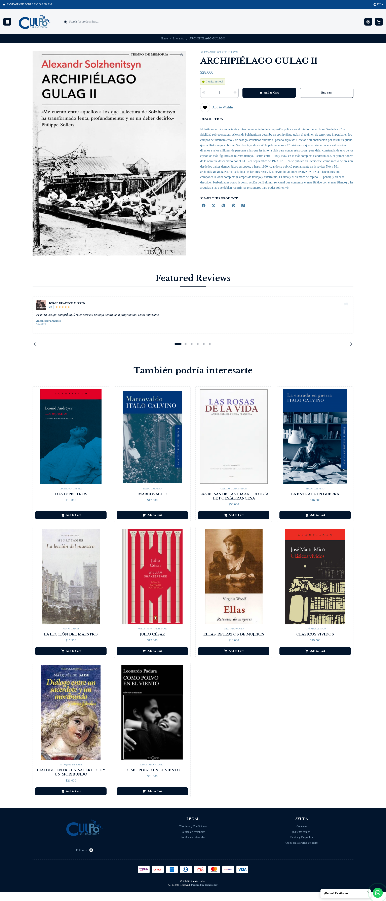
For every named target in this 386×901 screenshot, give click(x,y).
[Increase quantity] (235, 93)
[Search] (65, 22)
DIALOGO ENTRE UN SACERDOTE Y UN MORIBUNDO (71, 772)
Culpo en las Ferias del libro (301, 842)
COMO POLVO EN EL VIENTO (152, 770)
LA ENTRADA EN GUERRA (315, 494)
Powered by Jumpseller (204, 884)
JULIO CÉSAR (152, 634)
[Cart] (379, 22)
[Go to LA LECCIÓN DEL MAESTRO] (71, 576)
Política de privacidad (193, 837)
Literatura (178, 38)
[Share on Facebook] (203, 206)
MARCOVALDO (152, 494)
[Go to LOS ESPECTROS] (71, 436)
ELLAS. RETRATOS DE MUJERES (233, 634)
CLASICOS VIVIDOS (315, 634)
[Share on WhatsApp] (223, 206)
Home (164, 38)
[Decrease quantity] (203, 93)
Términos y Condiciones (193, 826)
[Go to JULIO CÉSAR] (152, 576)
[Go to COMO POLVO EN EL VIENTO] (152, 712)
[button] (178, 344)
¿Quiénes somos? (301, 831)
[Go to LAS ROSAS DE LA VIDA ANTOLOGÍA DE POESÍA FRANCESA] (233, 436)
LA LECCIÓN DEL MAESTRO (71, 634)
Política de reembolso (193, 831)
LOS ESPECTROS (71, 494)
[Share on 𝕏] (213, 206)
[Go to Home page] (34, 22)
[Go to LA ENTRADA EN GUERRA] (315, 436)
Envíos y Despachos (301, 837)
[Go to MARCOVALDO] (152, 436)
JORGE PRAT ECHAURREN (67, 303)
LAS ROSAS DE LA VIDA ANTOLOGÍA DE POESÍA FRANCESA (233, 496)
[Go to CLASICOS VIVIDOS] (315, 576)
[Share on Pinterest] (233, 206)
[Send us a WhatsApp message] (378, 893)
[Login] (368, 22)
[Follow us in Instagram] (91, 850)
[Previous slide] (36, 344)
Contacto (302, 826)
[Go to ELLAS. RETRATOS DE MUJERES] (233, 576)
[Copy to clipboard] (243, 206)
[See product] (41, 305)
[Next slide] (350, 344)
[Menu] (7, 22)
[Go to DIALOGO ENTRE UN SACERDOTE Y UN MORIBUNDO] (71, 712)
